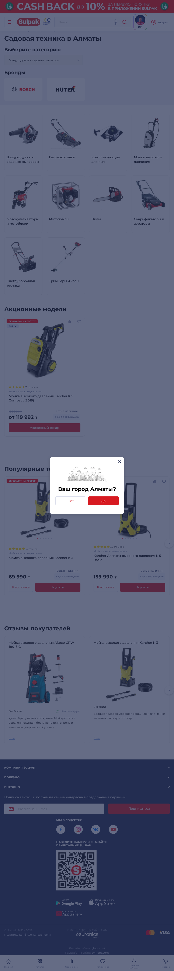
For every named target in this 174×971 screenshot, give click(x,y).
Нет (71, 501)
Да (103, 501)
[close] (119, 461)
